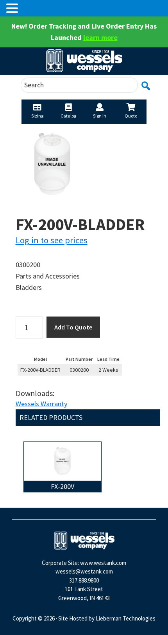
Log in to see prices (52, 240)
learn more (100, 37)
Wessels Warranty (41, 403)
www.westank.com (103, 562)
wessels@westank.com (84, 571)
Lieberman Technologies (125, 618)
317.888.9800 (84, 580)
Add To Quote (73, 327)
